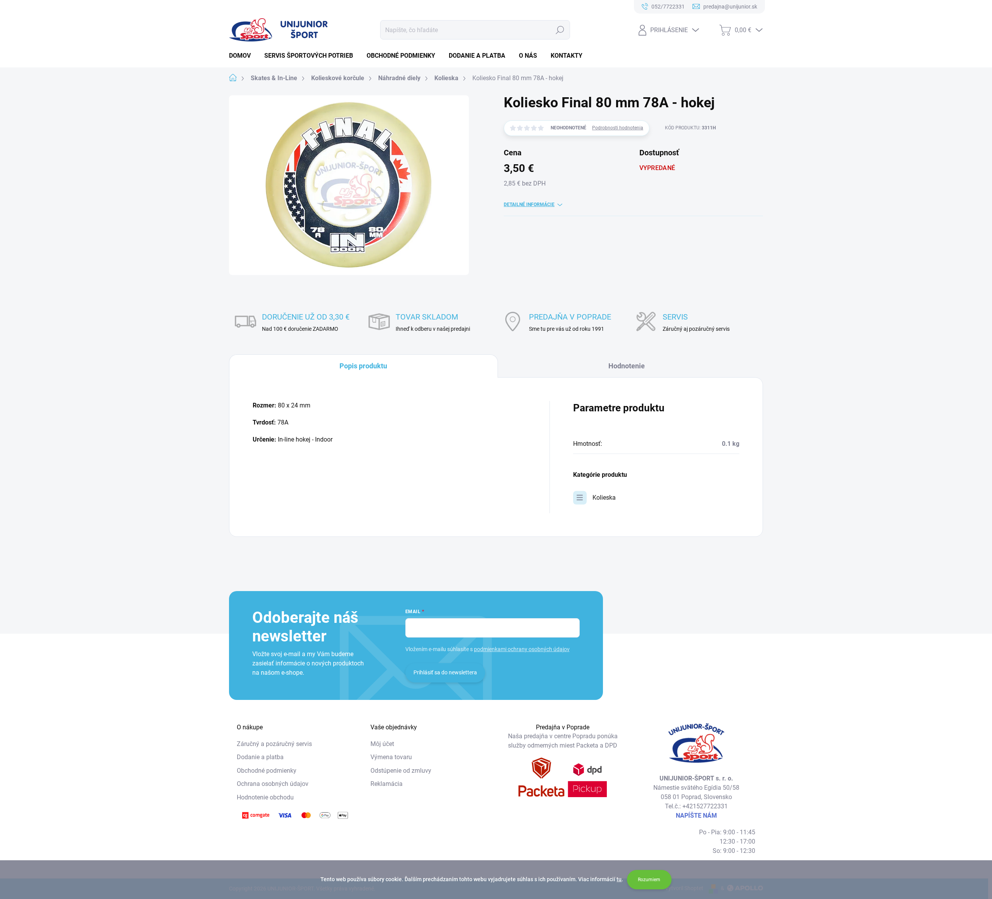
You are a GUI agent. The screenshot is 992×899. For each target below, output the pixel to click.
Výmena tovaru (391, 757)
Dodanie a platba (260, 757)
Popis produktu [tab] (363, 366)
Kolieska (604, 497)
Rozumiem (649, 879)
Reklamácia (386, 783)
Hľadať (560, 30)
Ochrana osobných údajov (272, 783)
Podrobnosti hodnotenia (617, 128)
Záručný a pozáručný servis (274, 744)
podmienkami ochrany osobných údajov (522, 649)
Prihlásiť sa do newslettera (445, 672)
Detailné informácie (529, 204)
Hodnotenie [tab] (626, 366)
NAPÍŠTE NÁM (696, 815)
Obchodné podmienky (266, 770)
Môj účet (382, 744)
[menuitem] (243, 55)
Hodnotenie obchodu (265, 797)
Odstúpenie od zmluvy (400, 770)
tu (619, 879)
